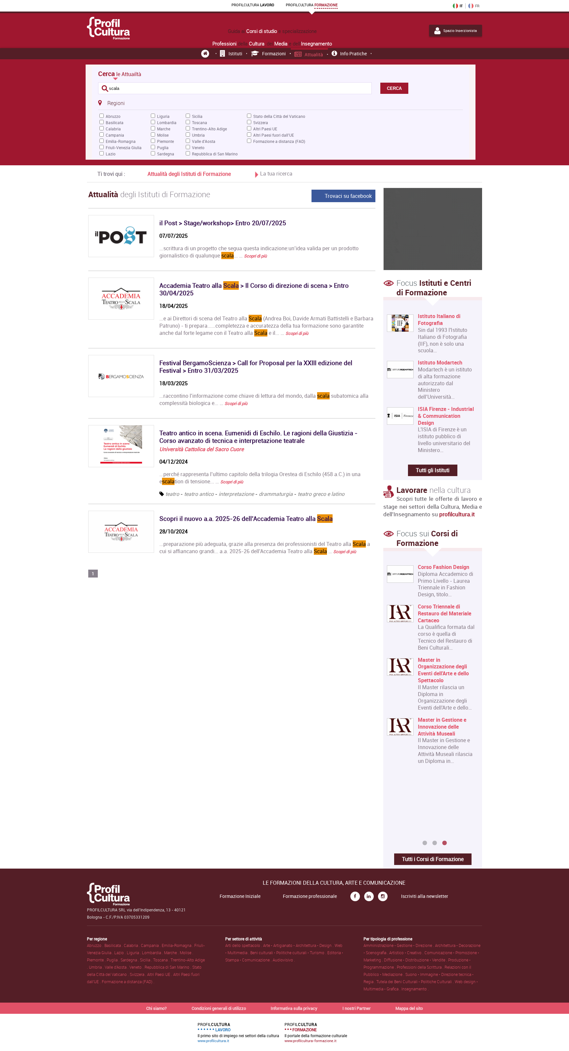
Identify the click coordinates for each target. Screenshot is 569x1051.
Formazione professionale (310, 896)
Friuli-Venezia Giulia (124, 147)
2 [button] (434, 843)
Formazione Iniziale (240, 896)
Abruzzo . (95, 945)
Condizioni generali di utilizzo (219, 1008)
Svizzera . (138, 974)
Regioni (115, 103)
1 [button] (424, 843)
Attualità (314, 54)
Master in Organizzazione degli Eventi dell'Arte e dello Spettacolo (443, 670)
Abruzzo (113, 116)
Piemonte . (97, 959)
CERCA (394, 88)
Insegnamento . (415, 988)
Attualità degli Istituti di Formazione (189, 173)
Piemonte (165, 141)
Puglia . (114, 959)
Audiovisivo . (284, 959)
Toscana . (162, 959)
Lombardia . (153, 952)
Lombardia (166, 122)
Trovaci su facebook (348, 196)
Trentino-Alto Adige (209, 128)
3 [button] (444, 843)
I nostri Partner (356, 1008)
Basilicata (114, 122)
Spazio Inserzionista (460, 30)
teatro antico (199, 494)
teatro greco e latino (321, 494)
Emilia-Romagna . (178, 945)
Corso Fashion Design (443, 567)
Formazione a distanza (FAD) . (128, 981)
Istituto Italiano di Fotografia (439, 320)
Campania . (151, 945)
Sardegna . (130, 959)
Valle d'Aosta (203, 141)
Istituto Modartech (440, 362)
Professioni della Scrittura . (421, 967)
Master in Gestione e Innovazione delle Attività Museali (442, 726)
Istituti (235, 53)
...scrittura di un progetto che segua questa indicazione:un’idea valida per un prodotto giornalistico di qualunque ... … (259, 252)
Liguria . (134, 952)
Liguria (163, 116)
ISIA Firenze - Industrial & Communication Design (446, 416)
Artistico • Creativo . (406, 952)
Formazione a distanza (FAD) (279, 141)
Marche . (172, 952)
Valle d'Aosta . (117, 967)
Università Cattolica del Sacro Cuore (201, 449)
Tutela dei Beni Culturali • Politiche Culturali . (415, 981)
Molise (163, 135)
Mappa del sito (409, 1008)
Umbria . (97, 967)
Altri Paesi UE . (160, 974)
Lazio (111, 153)
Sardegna (165, 153)
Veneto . (137, 967)
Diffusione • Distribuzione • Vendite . (416, 959)
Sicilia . (146, 959)
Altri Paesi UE (265, 128)
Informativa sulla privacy (294, 1008)
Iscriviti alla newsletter (424, 896)
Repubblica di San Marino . (168, 967)
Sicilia (197, 116)
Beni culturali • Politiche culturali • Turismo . (288, 952)
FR (477, 6)
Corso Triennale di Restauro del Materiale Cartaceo (444, 613)
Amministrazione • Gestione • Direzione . (399, 945)
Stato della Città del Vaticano (279, 116)
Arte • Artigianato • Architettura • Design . (299, 945)
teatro (172, 494)
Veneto (198, 147)
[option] (431, 667)
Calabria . (132, 945)
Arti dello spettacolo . (244, 945)
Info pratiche (353, 53)
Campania (115, 135)
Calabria (113, 128)
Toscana (199, 122)
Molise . (186, 952)
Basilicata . (114, 945)
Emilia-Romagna (121, 141)
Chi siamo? (156, 1008)
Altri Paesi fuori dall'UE (273, 135)
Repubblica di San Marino (215, 153)
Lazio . (120, 952)
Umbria (198, 135)
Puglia (163, 147)
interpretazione (236, 494)
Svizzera (260, 122)
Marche (163, 128)
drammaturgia (276, 494)
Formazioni (274, 53)
